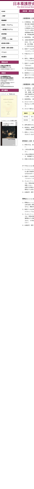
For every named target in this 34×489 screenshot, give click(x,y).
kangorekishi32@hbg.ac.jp (7, 86)
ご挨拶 (3, 16)
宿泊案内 (4, 56)
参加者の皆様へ (5, 43)
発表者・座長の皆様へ (7, 47)
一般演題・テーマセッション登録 (6, 38)
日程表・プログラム (7, 25)
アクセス (4, 52)
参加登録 (4, 34)
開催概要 (4, 20)
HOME (3, 11)
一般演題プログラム (7, 29)
